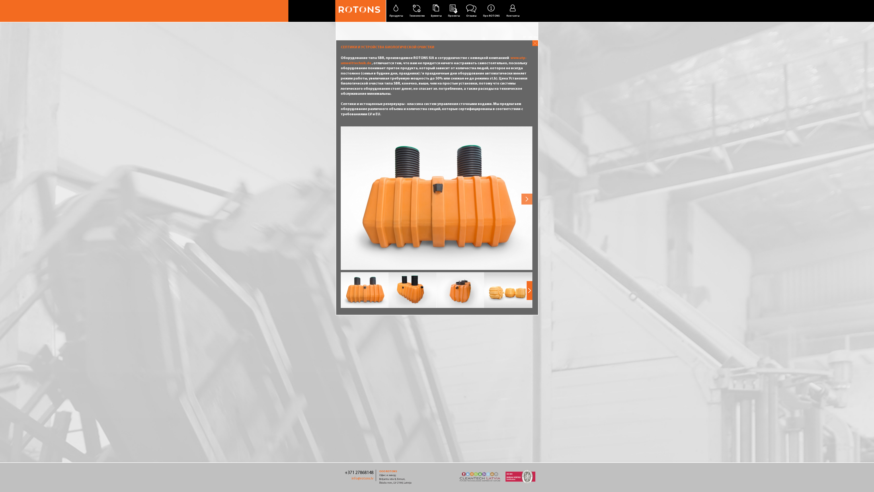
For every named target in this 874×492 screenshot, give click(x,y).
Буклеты (436, 16)
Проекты (454, 16)
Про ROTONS (491, 16)
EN (530, 37)
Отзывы (471, 16)
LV (524, 37)
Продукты (396, 16)
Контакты (513, 16)
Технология (417, 16)
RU (536, 37)
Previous (346, 198)
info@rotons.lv (362, 478)
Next (526, 199)
